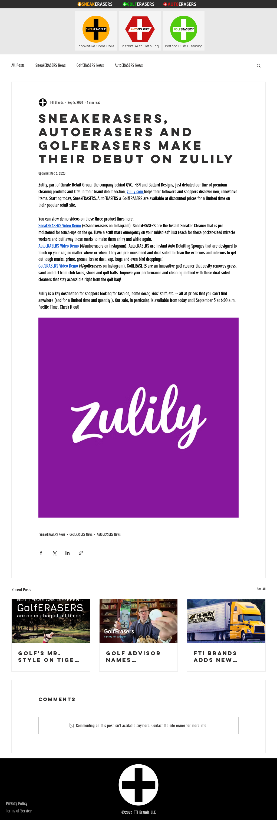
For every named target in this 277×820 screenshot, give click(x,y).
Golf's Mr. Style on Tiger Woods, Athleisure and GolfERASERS (49, 656)
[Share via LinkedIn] (67, 552)
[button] (258, 65)
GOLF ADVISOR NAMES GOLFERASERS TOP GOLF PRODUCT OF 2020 (133, 656)
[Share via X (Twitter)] (54, 552)
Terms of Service (19, 811)
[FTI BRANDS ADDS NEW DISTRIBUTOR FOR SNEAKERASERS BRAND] (226, 621)
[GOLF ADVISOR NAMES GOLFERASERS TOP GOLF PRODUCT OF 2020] (139, 621)
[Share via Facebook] (41, 552)
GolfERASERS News (90, 65)
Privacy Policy (16, 803)
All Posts (18, 65)
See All (261, 589)
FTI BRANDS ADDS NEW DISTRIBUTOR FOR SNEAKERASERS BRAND (222, 656)
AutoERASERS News (129, 65)
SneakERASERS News (50, 65)
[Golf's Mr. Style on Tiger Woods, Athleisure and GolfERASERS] (51, 621)
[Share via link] (80, 552)
